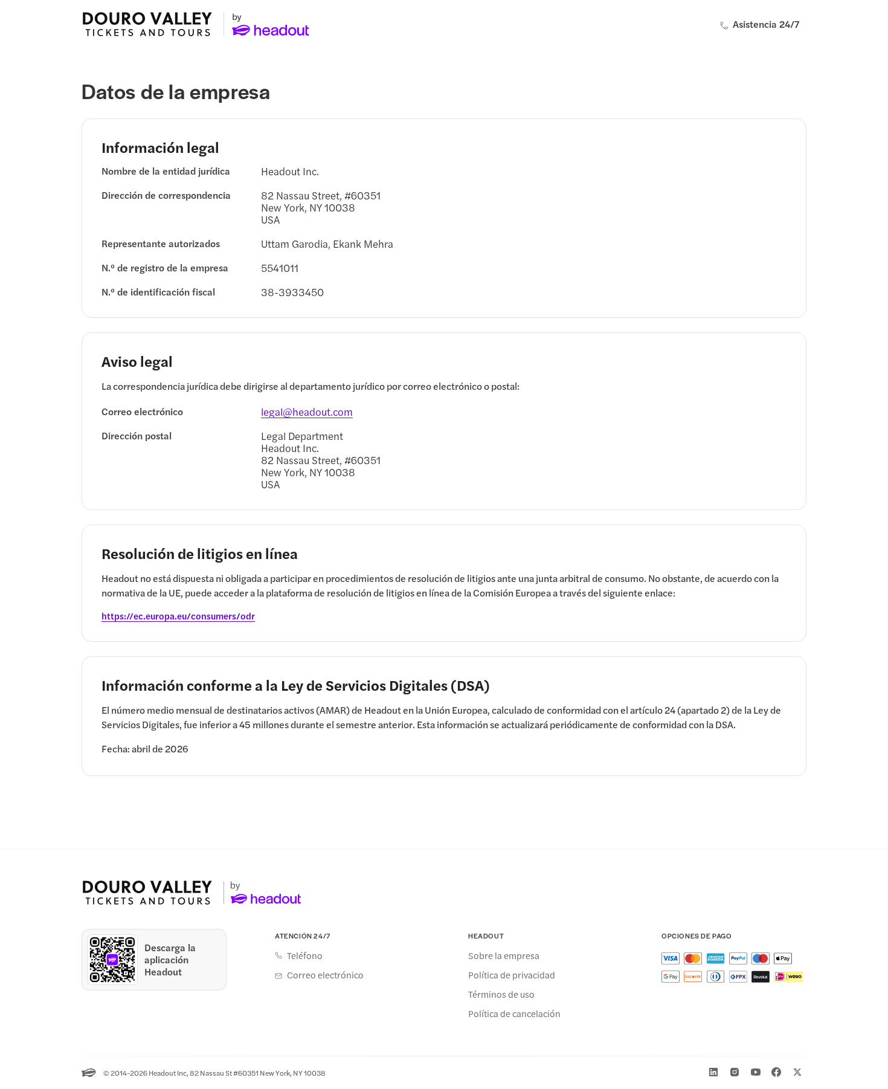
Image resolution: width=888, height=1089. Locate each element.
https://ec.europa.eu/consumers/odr (178, 616)
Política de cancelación (514, 1013)
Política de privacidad (511, 975)
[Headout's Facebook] (776, 1072)
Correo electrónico (325, 975)
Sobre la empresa (503, 955)
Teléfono (305, 955)
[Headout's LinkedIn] (713, 1072)
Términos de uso (501, 994)
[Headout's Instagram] (734, 1072)
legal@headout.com (307, 412)
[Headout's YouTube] (756, 1072)
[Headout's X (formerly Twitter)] (797, 1072)
